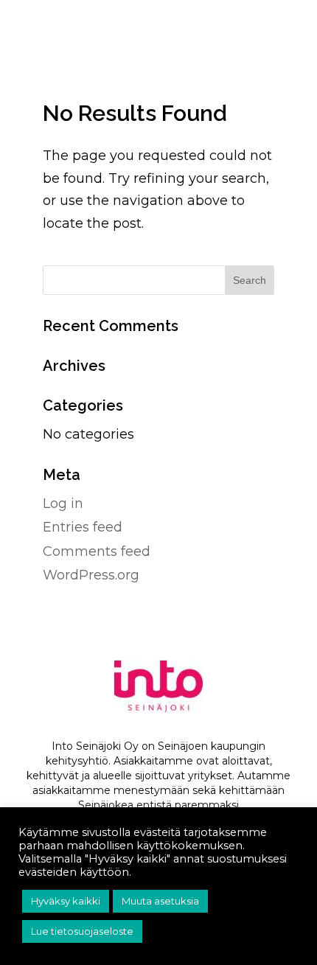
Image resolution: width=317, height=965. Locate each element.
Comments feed (96, 551)
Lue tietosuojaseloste (82, 931)
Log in (63, 503)
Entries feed (82, 527)
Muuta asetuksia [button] (160, 901)
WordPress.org (91, 575)
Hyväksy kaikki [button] (65, 901)
